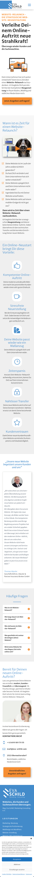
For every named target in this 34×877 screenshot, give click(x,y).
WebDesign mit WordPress (12, 829)
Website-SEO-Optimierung (12, 836)
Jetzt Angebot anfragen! (17, 101)
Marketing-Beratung (10, 823)
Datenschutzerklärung (18, 874)
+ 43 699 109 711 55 (15, 742)
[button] (31, 838)
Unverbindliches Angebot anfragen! (17, 772)
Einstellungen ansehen (17, 870)
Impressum (29, 874)
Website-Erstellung (10, 833)
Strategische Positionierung (12, 826)
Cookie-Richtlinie (7, 874)
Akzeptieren (17, 859)
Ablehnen (17, 864)
